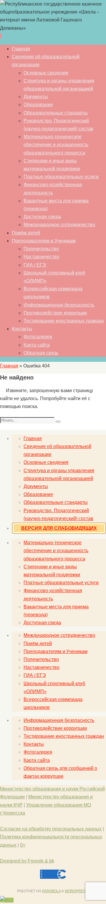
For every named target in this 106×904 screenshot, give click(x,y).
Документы (36, 486)
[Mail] (7, 900)
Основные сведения (46, 462)
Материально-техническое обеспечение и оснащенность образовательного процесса (56, 550)
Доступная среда (42, 622)
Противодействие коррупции (55, 728)
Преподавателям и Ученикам (55, 651)
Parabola (51, 891)
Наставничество (41, 667)
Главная (9, 365)
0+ (22, 845)
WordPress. (77, 891)
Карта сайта (37, 760)
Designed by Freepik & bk (27, 860)
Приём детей (38, 643)
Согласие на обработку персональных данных (51, 828)
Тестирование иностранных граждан (64, 736)
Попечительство (41, 659)
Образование (38, 494)
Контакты (34, 744)
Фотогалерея (38, 752)
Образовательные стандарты (56, 502)
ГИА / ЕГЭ (35, 675)
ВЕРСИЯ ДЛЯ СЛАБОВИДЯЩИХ (59, 528)
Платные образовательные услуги (61, 582)
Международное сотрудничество (59, 635)
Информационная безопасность (59, 720)
